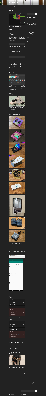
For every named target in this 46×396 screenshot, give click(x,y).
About (11, 6)
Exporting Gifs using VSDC (14, 72)
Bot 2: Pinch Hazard (12, 94)
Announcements (29, 41)
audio (27, 23)
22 (18, 373)
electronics (34, 25)
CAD (27, 24)
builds (35, 23)
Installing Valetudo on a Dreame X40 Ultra (17, 13)
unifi (34, 35)
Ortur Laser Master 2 (29, 32)
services (31, 34)
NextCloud (28, 31)
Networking (33, 42)
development (35, 24)
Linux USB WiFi (12, 34)
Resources (20, 6)
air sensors (34, 22)
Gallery (34, 41)
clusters (32, 24)
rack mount (31, 33)
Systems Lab (13, 2)
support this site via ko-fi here (25, 386)
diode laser (28, 25)
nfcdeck (31, 31)
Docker (31, 25)
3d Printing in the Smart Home (14, 114)
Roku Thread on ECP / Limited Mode (13, 348)
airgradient (31, 22)
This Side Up (13, 106)
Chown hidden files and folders (14, 51)
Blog (14, 6)
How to (28, 42)
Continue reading (11, 369)
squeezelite (28, 35)
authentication (30, 23)
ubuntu (31, 35)
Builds (32, 41)
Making (30, 42)
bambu (33, 23)
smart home (34, 34)
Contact (17, 6)
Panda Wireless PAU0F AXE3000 (13, 40)
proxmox (33, 32)
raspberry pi (28, 34)
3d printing (28, 22)
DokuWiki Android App (13, 249)
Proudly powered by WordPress (24, 394)
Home (9, 6)
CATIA (29, 24)
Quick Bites (28, 33)
